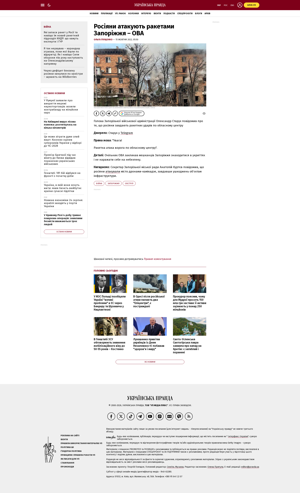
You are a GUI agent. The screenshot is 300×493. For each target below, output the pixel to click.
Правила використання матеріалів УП (81, 443)
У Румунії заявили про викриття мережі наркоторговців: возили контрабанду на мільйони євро (61, 106)
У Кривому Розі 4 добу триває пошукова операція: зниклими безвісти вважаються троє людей (63, 219)
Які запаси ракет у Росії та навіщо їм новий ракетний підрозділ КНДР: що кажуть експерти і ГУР (61, 37)
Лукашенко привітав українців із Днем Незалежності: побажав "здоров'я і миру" (148, 344)
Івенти (157, 13)
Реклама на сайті (70, 435)
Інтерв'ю (146, 13)
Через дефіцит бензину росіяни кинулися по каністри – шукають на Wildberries (63, 73)
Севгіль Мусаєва (175, 467)
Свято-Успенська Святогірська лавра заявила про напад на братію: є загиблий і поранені (187, 346)
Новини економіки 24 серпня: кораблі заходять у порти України (63, 203)
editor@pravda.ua (250, 467)
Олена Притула (215, 467)
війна (99, 183)
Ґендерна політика (71, 451)
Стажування (67, 463)
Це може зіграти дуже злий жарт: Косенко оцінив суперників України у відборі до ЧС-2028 (62, 141)
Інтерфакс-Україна (238, 436)
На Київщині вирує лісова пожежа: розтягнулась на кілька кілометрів (60, 124)
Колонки (133, 13)
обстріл (129, 183)
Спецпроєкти (184, 13)
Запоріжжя (113, 183)
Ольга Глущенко (103, 39)
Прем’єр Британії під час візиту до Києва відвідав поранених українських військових (60, 159)
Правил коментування (157, 259)
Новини (94, 13)
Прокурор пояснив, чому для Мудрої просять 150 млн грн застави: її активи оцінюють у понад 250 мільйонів (189, 303)
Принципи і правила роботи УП (78, 455)
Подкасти (169, 13)
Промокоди (67, 467)
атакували (112, 171)
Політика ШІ (67, 447)
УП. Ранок (120, 13)
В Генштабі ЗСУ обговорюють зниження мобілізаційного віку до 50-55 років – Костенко (109, 344)
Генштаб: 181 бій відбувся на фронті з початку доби (62, 174)
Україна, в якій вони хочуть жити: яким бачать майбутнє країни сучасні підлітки (62, 188)
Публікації (106, 13)
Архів (207, 13)
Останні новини (54, 93)
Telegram (126, 133)
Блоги (198, 13)
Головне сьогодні (106, 270)
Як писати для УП (70, 459)
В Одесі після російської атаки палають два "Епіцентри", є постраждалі (149, 301)
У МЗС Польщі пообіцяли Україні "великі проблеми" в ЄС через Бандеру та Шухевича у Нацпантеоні (110, 303)
